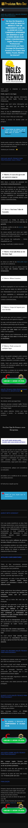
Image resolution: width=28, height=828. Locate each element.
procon (21, 227)
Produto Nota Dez (11, 802)
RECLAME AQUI (22, 262)
